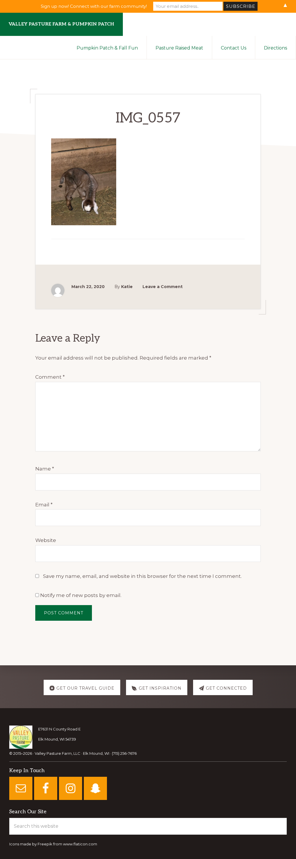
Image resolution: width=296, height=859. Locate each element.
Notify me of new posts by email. (80, 595)
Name (44, 469)
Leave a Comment (163, 286)
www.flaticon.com (80, 844)
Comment (50, 377)
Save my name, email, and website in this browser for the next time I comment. (142, 576)
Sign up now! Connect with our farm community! (94, 6)
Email (44, 505)
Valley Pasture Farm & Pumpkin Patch (61, 24)
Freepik (45, 844)
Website (45, 540)
